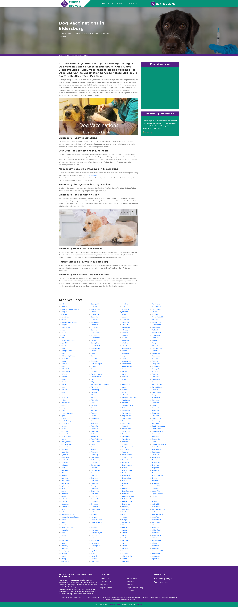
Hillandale (94, 530)
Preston (155, 314)
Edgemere (94, 382)
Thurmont (155, 465)
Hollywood (94, 538)
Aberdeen (64, 306)
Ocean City (125, 507)
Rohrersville (156, 366)
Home (104, 4)
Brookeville (64, 434)
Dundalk (94, 369)
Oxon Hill (125, 527)
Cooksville (94, 325)
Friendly (94, 449)
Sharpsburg (156, 413)
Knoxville (125, 335)
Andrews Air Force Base (69, 322)
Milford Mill (126, 436)
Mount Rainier (127, 455)
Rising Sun (155, 343)
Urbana (154, 499)
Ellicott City (95, 400)
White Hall (155, 527)
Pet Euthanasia (132, 578)
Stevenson (155, 436)
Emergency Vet (105, 578)
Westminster (156, 520)
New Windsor (126, 478)
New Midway (126, 475)
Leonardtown (126, 364)
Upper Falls (156, 491)
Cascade (63, 491)
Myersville (125, 460)
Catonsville (64, 494)
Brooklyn (64, 439)
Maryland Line (126, 416)
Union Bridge (156, 486)
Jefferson (125, 312)
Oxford (124, 525)
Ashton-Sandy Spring (68, 340)
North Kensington (128, 496)
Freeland (94, 447)
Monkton (125, 442)
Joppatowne (126, 319)
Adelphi (63, 319)
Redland (155, 330)
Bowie (63, 410)
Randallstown (156, 327)
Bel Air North (65, 369)
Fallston (94, 413)
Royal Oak (155, 377)
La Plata (124, 338)
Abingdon (64, 312)
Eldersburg (67, 55)
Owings (124, 520)
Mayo (123, 421)
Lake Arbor (125, 340)
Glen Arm (94, 475)
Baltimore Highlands (68, 356)
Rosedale (155, 371)
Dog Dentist (104, 585)
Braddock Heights (67, 421)
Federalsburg (95, 418)
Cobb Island (65, 561)
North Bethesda (127, 491)
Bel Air (63, 366)
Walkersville (156, 507)
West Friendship (157, 514)
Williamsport (156, 540)
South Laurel (156, 429)
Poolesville (125, 561)
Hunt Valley (95, 543)
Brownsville (65, 447)
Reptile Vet (130, 582)
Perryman (125, 546)
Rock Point (155, 358)
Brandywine (65, 423)
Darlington (95, 343)
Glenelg (93, 486)
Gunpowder (95, 507)
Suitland (155, 447)
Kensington (126, 327)
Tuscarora (155, 483)
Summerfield (156, 449)
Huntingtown (95, 546)
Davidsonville (95, 348)
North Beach (126, 488)
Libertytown (126, 369)
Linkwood (125, 374)
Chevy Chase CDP (67, 527)
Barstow (63, 361)
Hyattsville (94, 551)
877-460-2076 (165, 4)
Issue (123, 306)
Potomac (155, 312)
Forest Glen (95, 426)
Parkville (124, 533)
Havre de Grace (96, 522)
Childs (63, 533)
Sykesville (155, 455)
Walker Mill (156, 504)
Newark (124, 481)
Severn (154, 405)
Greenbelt (94, 501)
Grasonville (95, 499)
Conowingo (95, 322)
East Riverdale (96, 377)
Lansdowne (126, 353)
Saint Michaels (157, 387)
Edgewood (94, 387)
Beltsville (64, 382)
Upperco (155, 496)
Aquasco (63, 330)
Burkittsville (65, 460)
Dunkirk (94, 371)
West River (155, 517)
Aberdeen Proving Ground (70, 309)
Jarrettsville (126, 309)
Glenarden (94, 483)
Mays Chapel (126, 423)
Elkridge (94, 395)
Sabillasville (156, 379)
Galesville (94, 462)
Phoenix (124, 551)
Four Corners (95, 442)
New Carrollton (127, 470)
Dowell (93, 366)
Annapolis (64, 325)
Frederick (94, 444)
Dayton (93, 351)
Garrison (94, 468)
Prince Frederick (157, 317)
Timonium (155, 470)
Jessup (124, 314)
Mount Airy (125, 452)
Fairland (94, 405)
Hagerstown (95, 509)
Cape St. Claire (65, 483)
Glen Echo (94, 481)
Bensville (64, 390)
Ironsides (125, 304)
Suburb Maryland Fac (159, 444)
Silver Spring (156, 418)
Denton (93, 356)
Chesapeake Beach (67, 514)
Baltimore (64, 353)
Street (154, 442)
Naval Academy (127, 465)
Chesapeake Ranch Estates (70, 517)
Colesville (94, 306)
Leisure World (126, 361)
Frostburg (94, 455)
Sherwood (155, 416)
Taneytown (156, 460)
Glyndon (94, 496)
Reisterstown (156, 332)
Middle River (126, 431)
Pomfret (124, 559)
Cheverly (64, 522)
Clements (64, 553)
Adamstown (65, 317)
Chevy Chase (65, 525)
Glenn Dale (95, 491)
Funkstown (95, 457)
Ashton (63, 338)
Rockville (155, 361)
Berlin (63, 392)
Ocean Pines (126, 509)
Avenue (63, 345)
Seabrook (155, 400)
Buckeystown (65, 457)
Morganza (125, 449)
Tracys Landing (157, 475)
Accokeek (64, 314)
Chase (63, 509)
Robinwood (156, 356)
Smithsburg (156, 421)
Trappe (154, 478)
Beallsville (64, 364)
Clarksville (64, 548)
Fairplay (94, 408)
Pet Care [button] (111, 4)
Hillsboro (94, 535)
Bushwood (64, 465)
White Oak (155, 533)
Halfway (94, 512)
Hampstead (95, 514)
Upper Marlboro (158, 494)
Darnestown (95, 345)
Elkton (93, 397)
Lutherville (125, 395)
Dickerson (94, 361)
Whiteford (155, 538)
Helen (93, 525)
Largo (124, 356)
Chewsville (64, 530)
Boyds (63, 416)
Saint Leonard (157, 384)
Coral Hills (94, 327)
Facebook (139, 604)
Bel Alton (64, 377)
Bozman (63, 418)
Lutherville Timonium (129, 397)
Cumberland (95, 338)
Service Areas (132, 4)
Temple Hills (156, 462)
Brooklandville (66, 436)
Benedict (64, 384)
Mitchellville (126, 439)
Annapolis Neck (66, 327)
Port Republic (156, 306)
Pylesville (155, 319)
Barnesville (64, 358)
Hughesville (95, 540)
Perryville (125, 548)
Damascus (94, 340)
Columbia (94, 317)
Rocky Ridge (156, 364)
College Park (95, 309)
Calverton (64, 475)
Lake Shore (125, 343)
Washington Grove (158, 509)
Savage (154, 395)
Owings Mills (126, 522)
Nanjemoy (125, 462)
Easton (93, 379)
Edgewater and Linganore (100, 384)
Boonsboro (65, 405)
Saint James (156, 382)
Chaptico (64, 501)
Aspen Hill (64, 343)
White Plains (156, 535)
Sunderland (156, 452)
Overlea (124, 517)
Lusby (124, 392)
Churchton (64, 538)
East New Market (97, 374)
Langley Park (126, 348)
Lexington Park (127, 366)
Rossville (155, 374)
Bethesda (64, 395)
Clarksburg (64, 546)
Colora (93, 312)
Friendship (94, 452)
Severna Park (156, 408)
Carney (63, 488)
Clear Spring (65, 551)
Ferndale (94, 421)
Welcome (155, 512)
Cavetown (64, 496)
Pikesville (125, 553)
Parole (124, 535)
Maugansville (126, 418)
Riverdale (155, 345)
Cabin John (64, 470)
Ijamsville (94, 556)
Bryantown (64, 455)
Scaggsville (156, 397)
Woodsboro (156, 553)
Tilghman (155, 468)
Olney (124, 514)
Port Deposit (156, 304)
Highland (94, 527)
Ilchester (94, 559)
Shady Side (155, 410)
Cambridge (64, 478)
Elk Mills (94, 392)
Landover (125, 345)
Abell (62, 304)
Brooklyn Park (66, 442)
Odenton (125, 512)
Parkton (124, 530)
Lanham (124, 351)
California (64, 473)
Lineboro (125, 371)
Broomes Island (66, 444)
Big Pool (63, 400)
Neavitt (124, 468)
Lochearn (125, 382)
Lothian (124, 387)
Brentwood (64, 426)
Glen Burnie (95, 478)
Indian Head (95, 561)
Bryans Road (65, 452)
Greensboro (95, 504)
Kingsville (125, 332)
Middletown (126, 434)
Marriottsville (126, 410)
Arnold (63, 335)
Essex (93, 403)
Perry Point (125, 543)
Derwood (94, 358)
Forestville (94, 431)
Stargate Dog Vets (115, 604)
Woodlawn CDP (157, 551)
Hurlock (94, 548)
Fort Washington (97, 439)
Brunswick (64, 449)
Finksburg (94, 423)
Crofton (94, 335)
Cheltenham (65, 512)
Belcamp (63, 379)
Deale (93, 353)
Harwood (94, 517)
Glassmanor (95, 473)
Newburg (125, 483)
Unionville (155, 488)
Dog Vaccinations (106, 588)
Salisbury (155, 390)
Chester (63, 520)
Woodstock (156, 556)
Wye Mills (155, 559)
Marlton (124, 408)
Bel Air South (65, 371)
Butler (63, 468)
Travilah (155, 481)
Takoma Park (156, 457)
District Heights (96, 364)
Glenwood (94, 494)
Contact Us (121, 4)
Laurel (124, 358)
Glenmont (94, 488)
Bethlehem (64, 397)
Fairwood (94, 410)
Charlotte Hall (65, 507)
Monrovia (125, 444)
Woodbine (155, 546)
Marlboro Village (127, 405)
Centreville (64, 499)
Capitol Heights (66, 486)
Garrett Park (95, 465)
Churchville (64, 540)
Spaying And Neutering (135, 588)
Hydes (93, 553)
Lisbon (124, 379)
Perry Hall (125, 540)
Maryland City (126, 413)
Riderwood (155, 338)
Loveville (125, 390)
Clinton (63, 556)
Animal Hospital (105, 582)
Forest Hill (94, 429)
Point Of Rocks (127, 556)
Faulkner (94, 416)
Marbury (125, 403)
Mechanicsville (127, 429)
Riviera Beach (156, 353)
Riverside (155, 351)
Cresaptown (95, 332)
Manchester (126, 400)
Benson (63, 387)
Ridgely (154, 340)
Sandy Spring (156, 392)
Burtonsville (65, 462)
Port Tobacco (156, 309)
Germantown (95, 470)
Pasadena (125, 538)
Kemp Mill (125, 325)
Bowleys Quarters (67, 413)
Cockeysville (95, 304)
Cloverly (63, 559)
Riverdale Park (157, 348)
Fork (92, 434)
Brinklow (64, 429)
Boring (63, 408)
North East (125, 494)
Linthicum (125, 377)
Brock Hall (64, 431)
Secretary (155, 403)
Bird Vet (129, 585)
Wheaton (155, 525)
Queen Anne (156, 322)
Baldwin (63, 348)
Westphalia (156, 522)
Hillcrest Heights (97, 533)
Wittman (155, 543)
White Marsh (156, 530)
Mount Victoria (127, 457)
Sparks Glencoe (157, 431)
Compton (94, 319)
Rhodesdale (156, 335)
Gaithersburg (95, 460)
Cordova (94, 330)
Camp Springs (65, 481)
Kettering (125, 330)
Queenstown (156, 325)
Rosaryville (156, 369)
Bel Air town (65, 374)
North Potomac (127, 501)
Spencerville (156, 434)
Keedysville (125, 322)
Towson (155, 473)
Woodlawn (155, 548)
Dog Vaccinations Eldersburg (80, 55)
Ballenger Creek (66, 351)
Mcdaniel (125, 426)
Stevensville (156, 439)
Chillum (63, 535)
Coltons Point (95, 314)
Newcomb (125, 486)
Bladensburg (65, 403)
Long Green (126, 384)
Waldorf (155, 501)
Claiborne (64, 543)
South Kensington (158, 426)
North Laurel (126, 499)
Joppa (124, 317)
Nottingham (126, 504)
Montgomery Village (129, 447)
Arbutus (63, 332)
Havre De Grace (96, 520)
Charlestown (65, 504)
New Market (126, 473)
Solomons (155, 423)
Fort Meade (95, 436)
